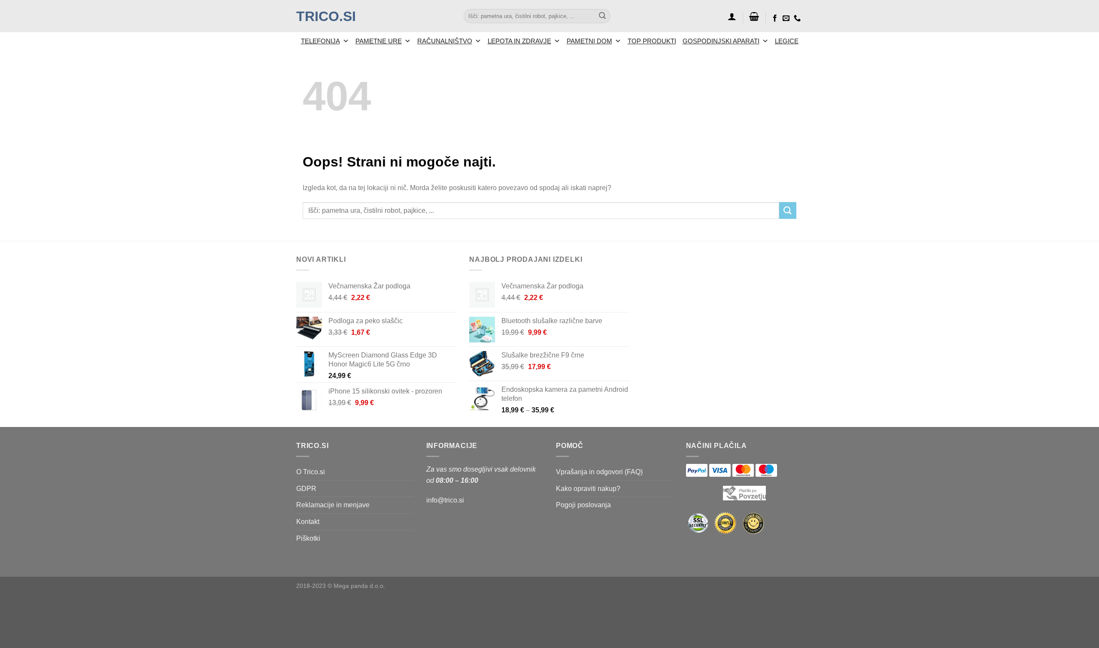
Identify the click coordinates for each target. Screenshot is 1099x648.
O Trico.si (310, 471)
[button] (732, 16)
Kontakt (307, 521)
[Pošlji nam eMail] (786, 18)
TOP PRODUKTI (652, 41)
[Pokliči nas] (797, 18)
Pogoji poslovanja (583, 505)
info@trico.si (445, 500)
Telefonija (320, 41)
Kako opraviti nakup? (588, 488)
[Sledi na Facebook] (774, 18)
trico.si (326, 16)
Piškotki (308, 538)
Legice (786, 41)
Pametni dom (589, 41)
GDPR (306, 488)
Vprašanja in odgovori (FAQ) (599, 471)
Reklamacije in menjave (333, 505)
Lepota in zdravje (519, 41)
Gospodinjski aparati (721, 41)
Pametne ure (378, 41)
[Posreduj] (602, 16)
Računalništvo (444, 41)
